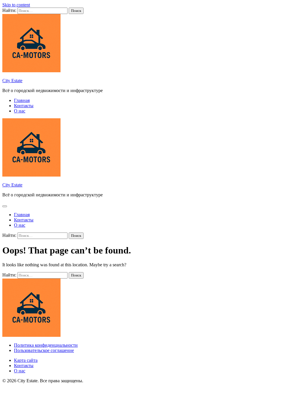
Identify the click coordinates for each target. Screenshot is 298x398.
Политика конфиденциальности (46, 345)
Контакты (23, 105)
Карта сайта (26, 360)
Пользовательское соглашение (44, 350)
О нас (19, 110)
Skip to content (16, 4)
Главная (22, 100)
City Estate (12, 80)
